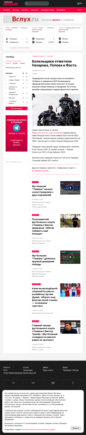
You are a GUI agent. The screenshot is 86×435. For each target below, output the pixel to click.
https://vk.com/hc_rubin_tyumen (46, 133)
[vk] (33, 383)
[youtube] (53, 383)
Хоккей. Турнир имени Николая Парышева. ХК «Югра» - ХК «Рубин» (69, 39)
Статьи (26, 367)
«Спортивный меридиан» (13, 373)
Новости (6, 367)
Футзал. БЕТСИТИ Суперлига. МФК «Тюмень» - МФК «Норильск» (16, 39)
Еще (79, 10)
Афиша (45, 367)
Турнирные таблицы (71, 370)
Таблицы (10, 57)
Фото (5, 370)
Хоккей (6, 10)
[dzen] (73, 383)
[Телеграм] (16, 133)
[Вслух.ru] (43, 19)
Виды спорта (48, 370)
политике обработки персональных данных (38, 429)
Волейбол (61, 10)
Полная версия (16, 108)
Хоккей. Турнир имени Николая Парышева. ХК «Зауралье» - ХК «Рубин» (43, 39)
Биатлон (34, 10)
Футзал (16, 10)
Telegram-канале (41, 171)
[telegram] (13, 383)
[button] (6, 48)
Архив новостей (29, 373)
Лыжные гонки (47, 10)
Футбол (25, 10)
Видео (65, 367)
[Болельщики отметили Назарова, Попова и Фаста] (56, 110)
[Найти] (27, 3)
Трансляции (27, 370)
